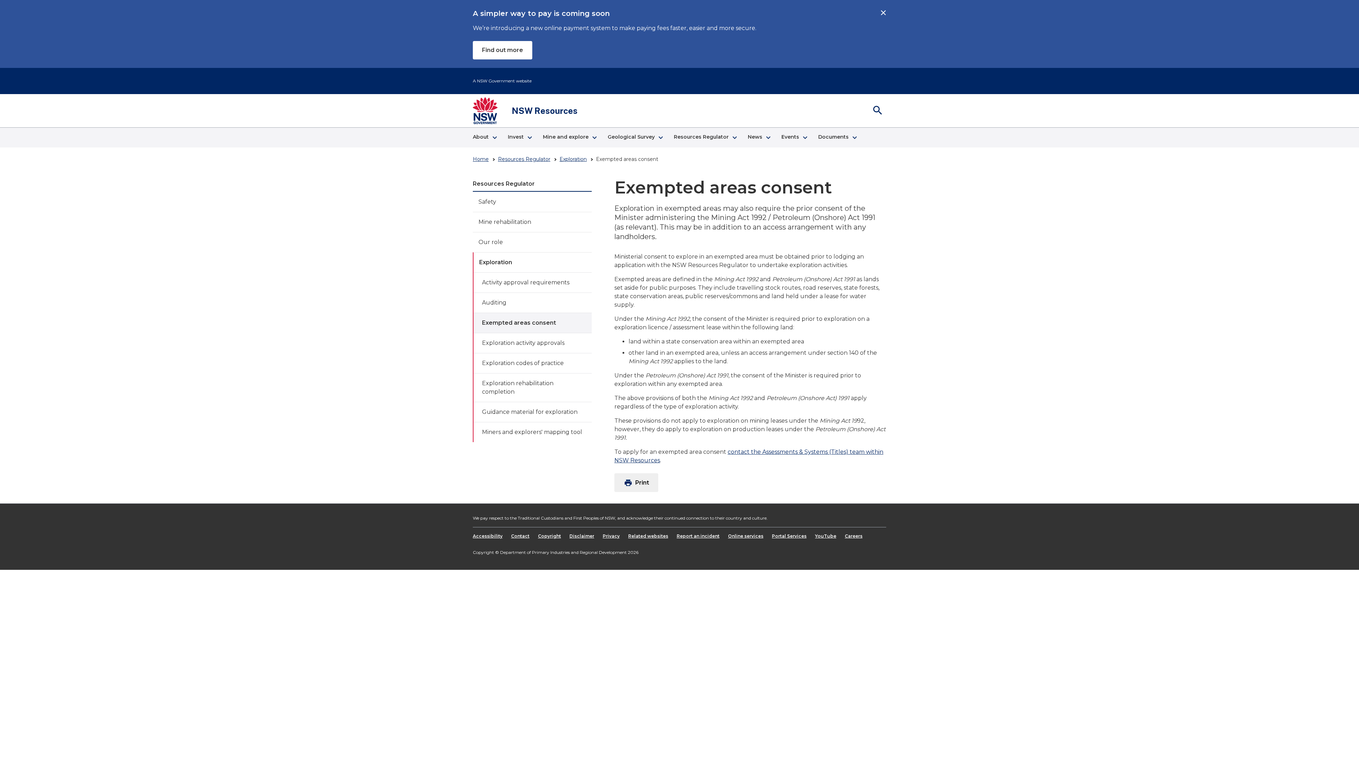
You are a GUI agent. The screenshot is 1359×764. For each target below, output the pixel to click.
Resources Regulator (524, 159)
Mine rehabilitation (504, 222)
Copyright (549, 536)
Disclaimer (581, 536)
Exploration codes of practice (523, 363)
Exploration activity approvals (523, 343)
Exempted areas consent (519, 322)
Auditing (494, 302)
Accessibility (488, 536)
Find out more (502, 50)
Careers (853, 536)
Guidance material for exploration (530, 412)
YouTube (825, 536)
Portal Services (789, 536)
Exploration (573, 159)
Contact (520, 536)
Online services (745, 536)
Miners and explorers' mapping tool (532, 432)
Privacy (611, 536)
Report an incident (698, 536)
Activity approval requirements (525, 282)
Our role (490, 242)
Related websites (648, 536)
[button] (484, 137)
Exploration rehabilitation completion (518, 387)
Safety (487, 201)
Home (481, 159)
